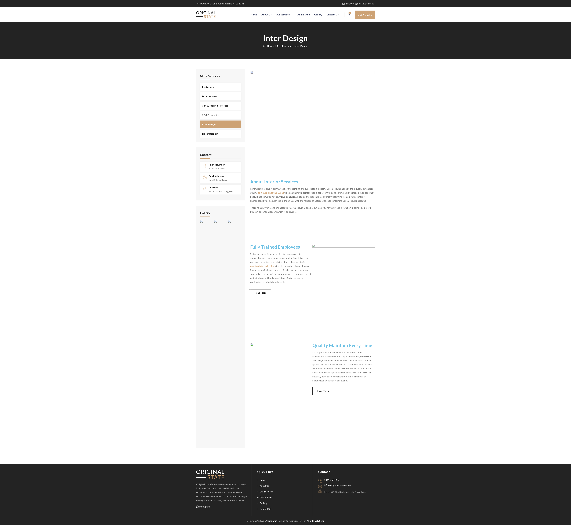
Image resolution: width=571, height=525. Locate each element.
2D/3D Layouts (210, 115)
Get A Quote (365, 15)
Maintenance (209, 96)
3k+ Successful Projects (215, 105)
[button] (260, 292)
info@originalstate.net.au (337, 485)
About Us (266, 14)
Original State (272, 521)
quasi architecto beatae (262, 266)
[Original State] (206, 14)
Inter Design (209, 124)
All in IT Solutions (315, 521)
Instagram (204, 506)
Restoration (208, 87)
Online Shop (303, 14)
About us (264, 485)
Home (254, 14)
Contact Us (333, 14)
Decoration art (210, 133)
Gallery (318, 14)
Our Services (283, 14)
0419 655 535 (331, 480)
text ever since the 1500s (271, 192)
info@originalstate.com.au (360, 3)
